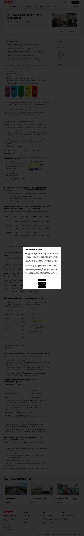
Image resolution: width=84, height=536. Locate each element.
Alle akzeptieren (42, 280)
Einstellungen (42, 283)
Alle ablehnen (42, 286)
